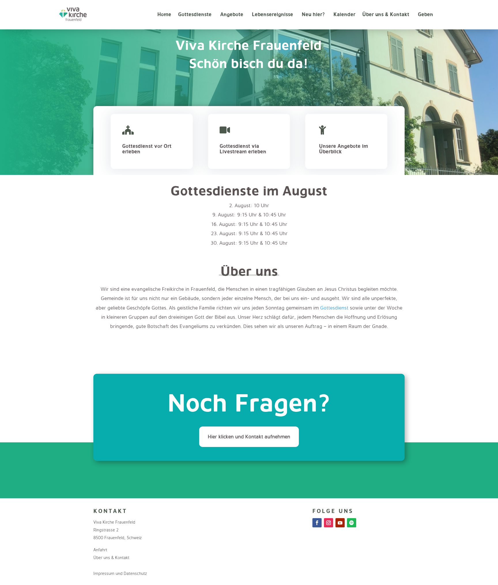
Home (164, 14)
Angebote (231, 14)
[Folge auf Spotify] (351, 522)
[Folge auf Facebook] (317, 522)
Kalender (344, 14)
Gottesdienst (334, 308)
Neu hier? (313, 14)
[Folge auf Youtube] (340, 522)
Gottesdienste (195, 14)
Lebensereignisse (272, 14)
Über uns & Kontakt (385, 14)
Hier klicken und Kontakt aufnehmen (249, 436)
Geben (425, 14)
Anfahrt (100, 549)
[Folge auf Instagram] (328, 522)
